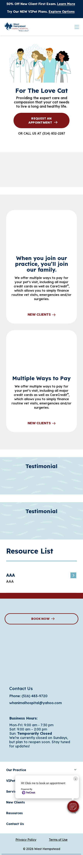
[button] (73, 806)
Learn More (66, 4)
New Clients (39, 314)
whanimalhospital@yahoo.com (35, 703)
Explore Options (62, 11)
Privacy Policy (25, 840)
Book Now (40, 619)
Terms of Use (58, 840)
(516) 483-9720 (34, 696)
